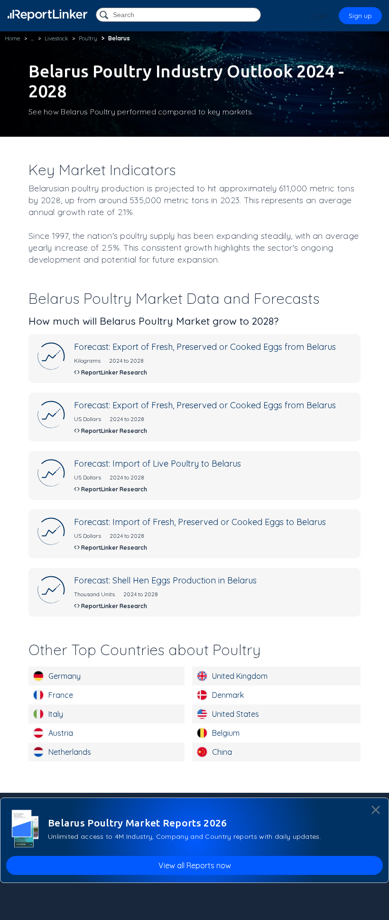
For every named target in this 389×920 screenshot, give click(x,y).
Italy (55, 714)
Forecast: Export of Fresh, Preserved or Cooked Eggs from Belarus (205, 346)
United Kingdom (240, 676)
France (60, 695)
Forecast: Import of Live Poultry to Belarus (157, 463)
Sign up (360, 15)
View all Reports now (194, 865)
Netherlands (69, 752)
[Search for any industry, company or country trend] (105, 15)
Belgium (226, 733)
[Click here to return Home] (47, 15)
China (222, 752)
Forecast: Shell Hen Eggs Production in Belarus (165, 580)
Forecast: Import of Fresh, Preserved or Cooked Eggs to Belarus (200, 521)
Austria (60, 733)
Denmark (228, 695)
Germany (64, 676)
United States (235, 714)
